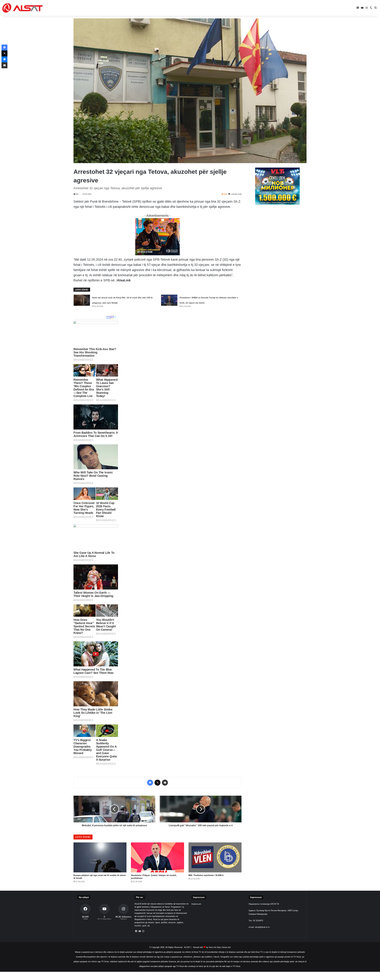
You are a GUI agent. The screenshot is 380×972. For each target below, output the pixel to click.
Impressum (196, 904)
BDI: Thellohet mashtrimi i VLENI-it (206, 875)
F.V (77, 194)
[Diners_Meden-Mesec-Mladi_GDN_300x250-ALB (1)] (157, 254)
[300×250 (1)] (277, 204)
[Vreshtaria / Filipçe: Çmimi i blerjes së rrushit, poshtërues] (157, 857)
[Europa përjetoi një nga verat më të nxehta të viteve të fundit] (99, 857)
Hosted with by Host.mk (204, 947)
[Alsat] (22, 8)
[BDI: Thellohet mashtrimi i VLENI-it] (215, 857)
